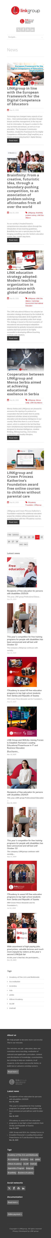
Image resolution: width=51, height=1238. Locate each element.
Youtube (28, 29)
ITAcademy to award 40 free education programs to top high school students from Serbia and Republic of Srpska (26, 1123)
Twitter (18, 29)
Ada (10, 991)
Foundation (29, 505)
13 (33, 537)
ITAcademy (32, 502)
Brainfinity (39, 213)
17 (13, 542)
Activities (13, 986)
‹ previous (15, 534)
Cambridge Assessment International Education (34, 303)
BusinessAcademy (25, 1173)
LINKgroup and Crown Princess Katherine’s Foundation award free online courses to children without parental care (24, 484)
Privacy (15, 1231)
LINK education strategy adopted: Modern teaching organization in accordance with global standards (22, 282)
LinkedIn (32, 29)
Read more (13, 140)
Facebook (23, 29)
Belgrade (29, 1168)
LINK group (34, 1231)
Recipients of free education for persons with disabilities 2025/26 (25, 1098)
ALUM (11, 1004)
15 (42, 537)
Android (12, 1008)
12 (29, 537)
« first (9, 534)
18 (17, 542)
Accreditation (14, 982)
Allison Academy (16, 999)
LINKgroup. (23, 1229)
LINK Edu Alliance (36, 403)
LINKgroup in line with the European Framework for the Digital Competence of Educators (24, 96)
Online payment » (15, 1214)
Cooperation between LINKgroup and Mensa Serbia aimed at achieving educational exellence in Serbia (25, 384)
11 (25, 537)
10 (21, 537)
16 (9, 542)
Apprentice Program (16, 1168)
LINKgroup (31, 213)
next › (21, 544)
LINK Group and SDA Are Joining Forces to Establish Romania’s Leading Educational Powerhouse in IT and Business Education (26, 1135)
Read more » (13, 1072)
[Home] (25, 10)
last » (26, 544)
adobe (11, 995)
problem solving (31, 215)
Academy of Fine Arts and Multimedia (24, 977)
